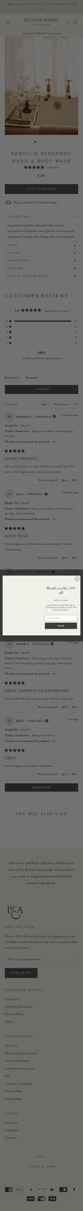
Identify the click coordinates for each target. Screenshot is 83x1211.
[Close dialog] (77, 579)
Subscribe (60, 626)
